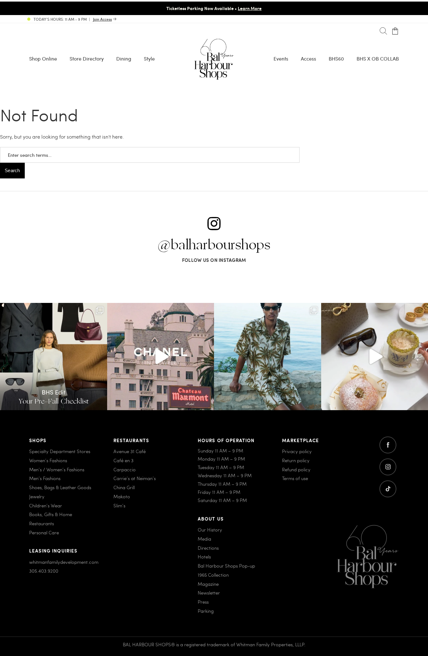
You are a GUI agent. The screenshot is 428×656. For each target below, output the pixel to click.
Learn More (250, 8)
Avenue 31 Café (129, 451)
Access (308, 58)
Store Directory (87, 58)
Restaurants (41, 523)
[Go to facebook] (387, 444)
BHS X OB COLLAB (378, 58)
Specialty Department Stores (59, 451)
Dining (123, 58)
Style (149, 58)
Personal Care (44, 532)
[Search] (383, 31)
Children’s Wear (45, 505)
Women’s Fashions (48, 460)
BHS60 (336, 58)
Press (203, 602)
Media (204, 539)
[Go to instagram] (387, 466)
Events (281, 58)
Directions (208, 548)
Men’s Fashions (44, 478)
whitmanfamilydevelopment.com (63, 562)
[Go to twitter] (387, 488)
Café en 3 (123, 460)
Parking (206, 611)
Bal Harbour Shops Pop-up (226, 566)
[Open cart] (395, 31)
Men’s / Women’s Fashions (56, 469)
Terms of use (295, 478)
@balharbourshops (214, 245)
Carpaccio (124, 469)
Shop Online (43, 58)
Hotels (204, 556)
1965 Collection (213, 575)
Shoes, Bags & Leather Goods (60, 487)
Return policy (296, 460)
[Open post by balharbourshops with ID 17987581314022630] (53, 356)
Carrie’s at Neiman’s (134, 478)
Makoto (121, 496)
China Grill (124, 487)
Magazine (208, 584)
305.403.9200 (43, 571)
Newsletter (209, 593)
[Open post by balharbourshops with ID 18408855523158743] (160, 356)
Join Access (102, 19)
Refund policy (296, 469)
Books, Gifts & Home (50, 514)
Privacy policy (297, 451)
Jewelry (36, 496)
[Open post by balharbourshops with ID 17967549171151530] (267, 356)
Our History (210, 529)
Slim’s (119, 505)
